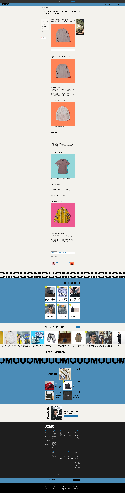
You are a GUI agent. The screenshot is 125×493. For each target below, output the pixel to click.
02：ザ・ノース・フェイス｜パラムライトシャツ (45, 24)
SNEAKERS (72, 372)
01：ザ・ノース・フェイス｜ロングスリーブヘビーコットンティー (45, 22)
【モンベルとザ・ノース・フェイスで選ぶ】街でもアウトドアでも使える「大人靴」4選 (60, 252)
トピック (46, 315)
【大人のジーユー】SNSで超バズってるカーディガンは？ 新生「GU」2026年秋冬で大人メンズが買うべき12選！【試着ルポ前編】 (64, 346)
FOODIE (114, 4)
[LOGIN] (121, 4)
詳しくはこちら (73, 1)
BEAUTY (102, 4)
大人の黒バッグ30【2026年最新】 (76, 385)
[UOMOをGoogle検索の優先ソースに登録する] (43, 38)
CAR (105, 4)
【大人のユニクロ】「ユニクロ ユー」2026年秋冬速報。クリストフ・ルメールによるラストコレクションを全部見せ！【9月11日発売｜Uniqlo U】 (58, 386)
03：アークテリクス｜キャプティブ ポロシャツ (45, 26)
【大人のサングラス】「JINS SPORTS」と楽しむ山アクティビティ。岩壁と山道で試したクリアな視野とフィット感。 (50, 317)
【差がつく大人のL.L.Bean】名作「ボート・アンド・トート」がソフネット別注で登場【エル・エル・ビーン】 (74, 317)
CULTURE (118, 4)
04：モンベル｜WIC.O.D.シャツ (45, 28)
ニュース (59, 315)
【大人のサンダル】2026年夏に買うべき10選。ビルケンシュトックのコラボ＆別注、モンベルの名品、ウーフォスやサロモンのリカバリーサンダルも (78, 346)
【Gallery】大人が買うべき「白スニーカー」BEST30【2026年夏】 (76, 374)
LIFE (109, 4)
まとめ (43, 9)
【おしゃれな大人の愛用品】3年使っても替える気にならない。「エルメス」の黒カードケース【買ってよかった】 (75, 299)
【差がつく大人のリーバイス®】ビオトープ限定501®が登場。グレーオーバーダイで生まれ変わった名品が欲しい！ (62, 317)
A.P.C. (74, 386)
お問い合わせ (53, 488)
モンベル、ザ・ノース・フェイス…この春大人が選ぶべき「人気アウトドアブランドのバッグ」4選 (61, 253)
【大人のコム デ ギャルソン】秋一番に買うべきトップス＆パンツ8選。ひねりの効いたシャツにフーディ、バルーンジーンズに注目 (62, 299)
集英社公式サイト (46, 488)
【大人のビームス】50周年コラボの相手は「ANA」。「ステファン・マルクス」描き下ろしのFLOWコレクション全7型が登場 (58, 396)
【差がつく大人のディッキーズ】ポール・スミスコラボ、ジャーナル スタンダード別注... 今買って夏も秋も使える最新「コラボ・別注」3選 (76, 396)
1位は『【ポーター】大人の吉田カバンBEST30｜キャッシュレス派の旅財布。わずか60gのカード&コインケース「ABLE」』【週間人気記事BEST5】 (50, 299)
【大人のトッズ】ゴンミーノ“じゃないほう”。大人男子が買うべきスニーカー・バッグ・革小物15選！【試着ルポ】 (37, 346)
